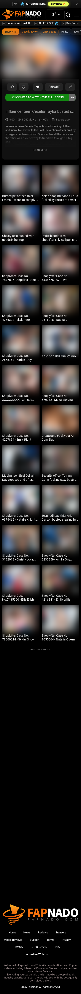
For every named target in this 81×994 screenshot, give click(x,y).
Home (12, 932)
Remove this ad (40, 649)
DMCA (19, 947)
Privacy (66, 939)
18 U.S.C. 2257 (39, 947)
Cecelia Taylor (30, 31)
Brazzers (61, 932)
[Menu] (76, 15)
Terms (50, 939)
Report (54, 86)
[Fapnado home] (40, 924)
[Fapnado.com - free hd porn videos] (21, 14)
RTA (57, 947)
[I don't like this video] (24, 87)
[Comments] (70, 87)
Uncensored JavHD (16, 23)
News (26, 932)
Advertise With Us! (37, 954)
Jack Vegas (49, 31)
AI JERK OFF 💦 (46, 23)
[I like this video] (12, 87)
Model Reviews (13, 939)
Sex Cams (71, 23)
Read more (40, 150)
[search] (68, 15)
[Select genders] (55, 14)
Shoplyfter (11, 31)
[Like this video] (38, 87)
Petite (64, 31)
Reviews (43, 932)
